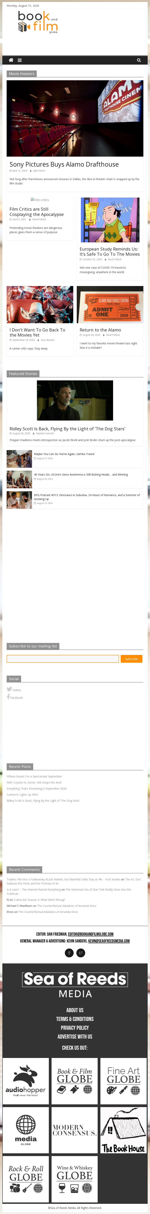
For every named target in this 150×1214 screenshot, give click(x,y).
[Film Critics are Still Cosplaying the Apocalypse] (40, 200)
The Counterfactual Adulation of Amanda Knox (66, 906)
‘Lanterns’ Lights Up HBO (22, 794)
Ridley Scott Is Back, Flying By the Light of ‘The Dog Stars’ (67, 428)
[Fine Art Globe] (123, 1060)
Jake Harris (39, 170)
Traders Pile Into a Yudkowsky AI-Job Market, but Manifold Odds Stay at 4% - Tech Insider (63, 879)
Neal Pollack (39, 219)
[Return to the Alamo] (110, 288)
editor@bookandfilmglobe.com (90, 934)
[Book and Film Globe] (11, 60)
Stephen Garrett (45, 433)
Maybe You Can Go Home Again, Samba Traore (64, 454)
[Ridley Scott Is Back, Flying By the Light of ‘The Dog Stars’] (75, 382)
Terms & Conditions (75, 1019)
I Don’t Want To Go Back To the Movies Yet (37, 332)
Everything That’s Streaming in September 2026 (36, 788)
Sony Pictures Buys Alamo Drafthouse (64, 164)
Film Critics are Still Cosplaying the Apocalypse (37, 211)
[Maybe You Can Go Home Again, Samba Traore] (19, 452)
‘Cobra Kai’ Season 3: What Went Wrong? (39, 900)
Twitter (16, 690)
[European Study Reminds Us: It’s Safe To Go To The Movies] (110, 200)
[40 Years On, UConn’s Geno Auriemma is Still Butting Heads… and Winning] (19, 473)
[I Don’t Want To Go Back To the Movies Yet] (40, 288)
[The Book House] (123, 1109)
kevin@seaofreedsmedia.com (109, 941)
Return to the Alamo (100, 330)
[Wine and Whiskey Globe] (75, 1158)
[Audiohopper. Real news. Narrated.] (26, 1060)
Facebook (16, 698)
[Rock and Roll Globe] (26, 1158)
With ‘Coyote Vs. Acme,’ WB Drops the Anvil (34, 782)
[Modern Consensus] (75, 1109)
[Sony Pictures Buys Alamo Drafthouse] (75, 82)
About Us (74, 1010)
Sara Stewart (47, 340)
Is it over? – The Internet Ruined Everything (34, 889)
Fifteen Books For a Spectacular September (34, 776)
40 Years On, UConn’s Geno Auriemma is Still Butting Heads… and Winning (81, 474)
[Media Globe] (26, 1109)
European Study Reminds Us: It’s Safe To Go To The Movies (110, 251)
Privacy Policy (75, 1028)
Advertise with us (75, 1036)
